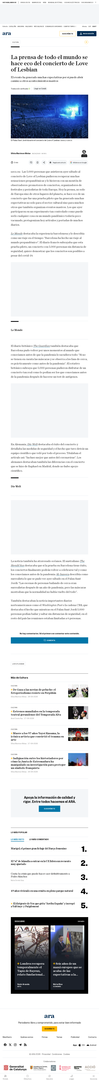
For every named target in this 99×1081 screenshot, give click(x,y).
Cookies (66, 1054)
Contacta (92, 1037)
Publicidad (75, 1037)
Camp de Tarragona (71, 26)
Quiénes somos (26, 1037)
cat (89, 26)
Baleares (29, 26)
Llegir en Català (40, 88)
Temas (59, 1037)
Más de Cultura (19, 677)
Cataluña (12, 26)
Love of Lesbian (18, 664)
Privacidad (46, 1054)
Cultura (15, 42)
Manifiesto (7, 1037)
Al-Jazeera (62, 574)
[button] (95, 2)
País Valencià (39, 26)
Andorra (20, 26)
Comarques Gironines (53, 26)
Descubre (20, 921)
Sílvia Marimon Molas (21, 153)
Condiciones (57, 1054)
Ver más (81, 921)
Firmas (45, 1037)
